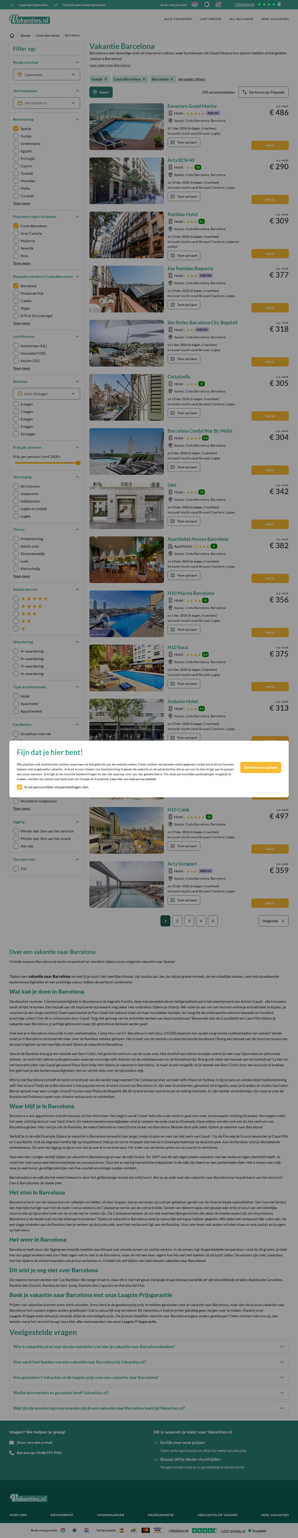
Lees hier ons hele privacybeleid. (133, 779)
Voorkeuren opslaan (261, 767)
